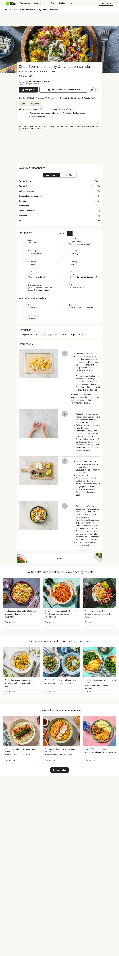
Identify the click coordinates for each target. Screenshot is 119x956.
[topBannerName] (59, 19)
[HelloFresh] (11, 3)
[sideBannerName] (59, 146)
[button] (70, 233)
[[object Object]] (91, 89)
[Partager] (98, 89)
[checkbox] (19, 76)
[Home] (6, 9)
